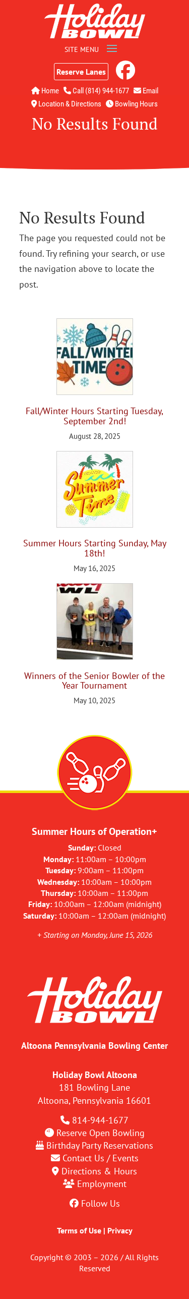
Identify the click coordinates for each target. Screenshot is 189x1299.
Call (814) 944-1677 (100, 90)
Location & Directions (69, 103)
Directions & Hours (99, 1171)
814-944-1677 (100, 1120)
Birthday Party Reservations (99, 1145)
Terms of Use (79, 1230)
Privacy (120, 1230)
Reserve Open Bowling (100, 1133)
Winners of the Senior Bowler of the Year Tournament (94, 681)
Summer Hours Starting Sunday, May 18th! (94, 548)
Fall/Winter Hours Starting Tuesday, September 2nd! (94, 416)
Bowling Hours (135, 103)
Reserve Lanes (81, 72)
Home (49, 90)
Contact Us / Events (100, 1158)
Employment (102, 1184)
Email (149, 90)
